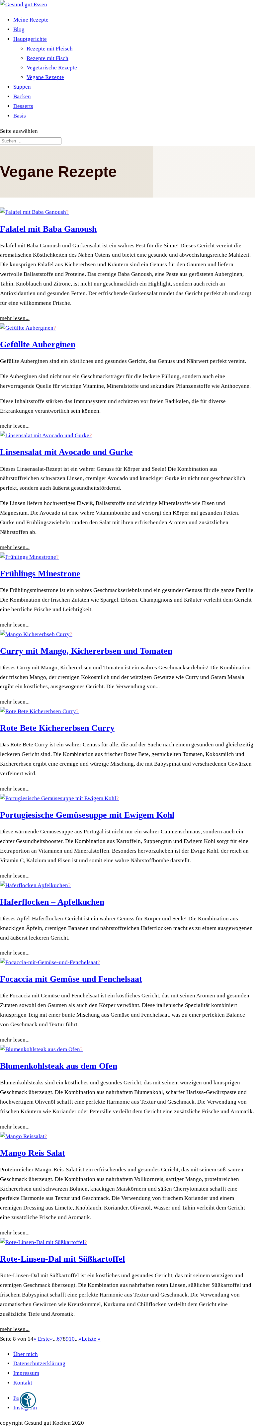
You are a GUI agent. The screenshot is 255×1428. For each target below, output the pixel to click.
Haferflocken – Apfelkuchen (52, 902)
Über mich (25, 1354)
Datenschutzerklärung (39, 1363)
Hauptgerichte (30, 39)
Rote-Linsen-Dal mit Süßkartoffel (62, 1259)
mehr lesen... (15, 318)
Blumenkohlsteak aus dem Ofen (58, 1066)
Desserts (23, 106)
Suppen (22, 87)
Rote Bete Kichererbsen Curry (57, 728)
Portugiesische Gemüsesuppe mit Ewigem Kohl (87, 815)
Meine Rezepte (30, 20)
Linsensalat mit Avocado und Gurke (66, 452)
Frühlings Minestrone (40, 573)
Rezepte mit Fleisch (50, 48)
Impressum (26, 1373)
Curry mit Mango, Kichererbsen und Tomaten (86, 651)
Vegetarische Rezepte (52, 67)
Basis (19, 116)
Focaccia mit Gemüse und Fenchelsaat (71, 979)
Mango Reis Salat (32, 1153)
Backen (22, 96)
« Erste (42, 1339)
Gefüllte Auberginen (37, 344)
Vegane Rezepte (45, 77)
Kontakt (22, 1383)
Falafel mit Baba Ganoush (48, 229)
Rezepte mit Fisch (47, 58)
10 (72, 1339)
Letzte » (91, 1339)
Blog (19, 29)
